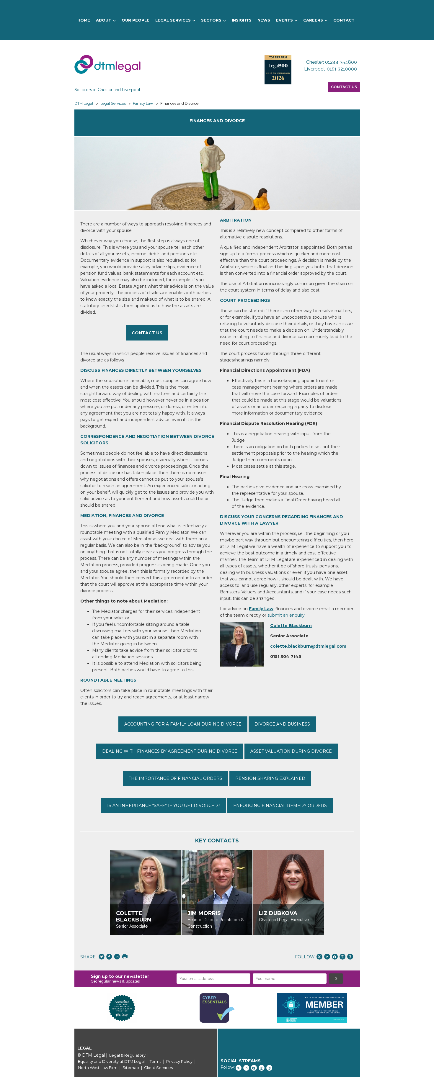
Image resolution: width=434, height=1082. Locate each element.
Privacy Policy (179, 1061)
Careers (313, 20)
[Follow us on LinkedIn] (327, 957)
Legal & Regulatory (127, 1055)
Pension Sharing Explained (270, 778)
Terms (155, 1061)
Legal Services (173, 20)
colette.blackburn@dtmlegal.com (308, 646)
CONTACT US (147, 332)
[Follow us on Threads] (350, 957)
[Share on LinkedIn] (117, 957)
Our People (135, 20)
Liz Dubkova (278, 913)
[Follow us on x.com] (319, 957)
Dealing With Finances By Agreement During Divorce (169, 751)
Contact (344, 20)
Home (83, 20)
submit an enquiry (286, 615)
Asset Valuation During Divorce (291, 751)
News (263, 20)
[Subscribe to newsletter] (336, 978)
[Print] (125, 957)
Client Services (158, 1067)
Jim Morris (204, 913)
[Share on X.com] (102, 957)
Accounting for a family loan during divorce (183, 724)
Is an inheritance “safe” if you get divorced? (163, 805)
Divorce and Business (282, 724)
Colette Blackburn (291, 625)
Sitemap (131, 1067)
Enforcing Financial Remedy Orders (280, 805)
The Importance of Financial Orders (175, 778)
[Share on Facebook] (109, 957)
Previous (65, 1008)
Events (284, 20)
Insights (242, 20)
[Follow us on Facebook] (335, 957)
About (103, 20)
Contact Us (344, 87)
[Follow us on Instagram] (342, 957)
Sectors (211, 20)
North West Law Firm (98, 1067)
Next (369, 1008)
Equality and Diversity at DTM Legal (111, 1061)
